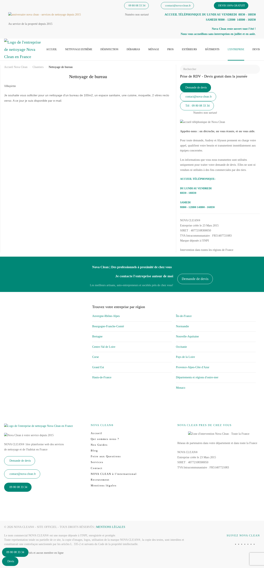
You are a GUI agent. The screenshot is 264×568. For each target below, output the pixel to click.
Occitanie (181, 346)
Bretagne (97, 336)
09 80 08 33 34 (136, 5)
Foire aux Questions (106, 456)
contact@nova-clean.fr (178, 5)
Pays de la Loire (185, 356)
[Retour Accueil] (22, 49)
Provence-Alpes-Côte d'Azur (192, 367)
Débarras (133, 49)
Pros (170, 49)
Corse (95, 356)
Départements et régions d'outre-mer (197, 377)
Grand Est (98, 367)
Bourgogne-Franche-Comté (108, 326)
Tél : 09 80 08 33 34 (197, 105)
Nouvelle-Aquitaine (187, 336)
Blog (94, 450)
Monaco (180, 387)
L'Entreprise (236, 49)
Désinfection (109, 49)
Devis (256, 49)
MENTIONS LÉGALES (110, 527)
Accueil (51, 49)
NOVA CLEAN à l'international (114, 473)
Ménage (153, 49)
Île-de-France (184, 316)
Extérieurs (189, 49)
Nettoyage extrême (78, 49)
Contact (97, 468)
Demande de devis (196, 87)
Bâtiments (212, 49)
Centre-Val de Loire (103, 346)
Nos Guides (99, 444)
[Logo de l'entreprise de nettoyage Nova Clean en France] (38, 425)
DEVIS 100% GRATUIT (231, 5)
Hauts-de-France (101, 377)
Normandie (182, 326)
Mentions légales (104, 485)
